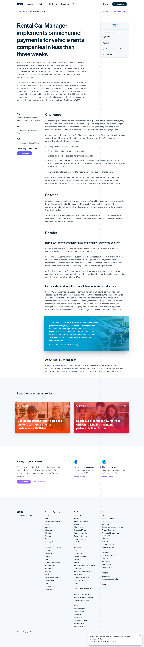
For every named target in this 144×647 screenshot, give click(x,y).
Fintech (76, 559)
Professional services (81, 577)
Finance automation (81, 533)
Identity (48, 551)
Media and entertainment (83, 571)
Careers (105, 559)
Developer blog (79, 626)
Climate (48, 533)
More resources (108, 547)
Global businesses (80, 536)
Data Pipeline (50, 542)
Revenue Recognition (53, 577)
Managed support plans (110, 579)
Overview (104, 11)
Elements (48, 545)
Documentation (79, 608)
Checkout (48, 530)
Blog (103, 521)
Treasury (48, 589)
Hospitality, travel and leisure (84, 565)
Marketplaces (79, 542)
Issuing (47, 557)
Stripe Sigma (50, 580)
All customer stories (119, 11)
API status (77, 614)
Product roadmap (108, 556)
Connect (48, 536)
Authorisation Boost (52, 521)
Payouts (48, 571)
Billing (47, 524)
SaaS (75, 551)
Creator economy (80, 557)
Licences (105, 538)
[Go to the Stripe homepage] (19, 512)
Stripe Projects (79, 623)
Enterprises (78, 515)
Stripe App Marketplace (82, 594)
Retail (76, 583)
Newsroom (106, 562)
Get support (106, 576)
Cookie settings (108, 544)
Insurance (77, 568)
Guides (104, 515)
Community (106, 524)
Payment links (50, 565)
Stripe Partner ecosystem (83, 597)
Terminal (48, 586)
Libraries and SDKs (80, 620)
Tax (46, 583)
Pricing (75, 4)
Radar (47, 574)
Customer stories (108, 518)
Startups (77, 518)
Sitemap (105, 541)
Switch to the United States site (102, 642)
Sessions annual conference (112, 527)
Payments (49, 568)
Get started (23, 482)
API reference (107, 476)
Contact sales (119, 4)
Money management (81, 545)
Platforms (77, 548)
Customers (22, 11)
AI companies (78, 554)
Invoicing (48, 554)
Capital (47, 527)
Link (46, 559)
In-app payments (80, 539)
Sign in (105, 4)
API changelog (79, 617)
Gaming (76, 562)
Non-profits (78, 574)
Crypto (47, 539)
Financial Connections (53, 548)
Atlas (47, 518)
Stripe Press (106, 565)
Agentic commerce (81, 521)
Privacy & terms (108, 530)
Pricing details (79, 476)
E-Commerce (78, 527)
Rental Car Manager (26, 62)
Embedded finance (80, 530)
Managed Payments (52, 562)
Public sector (78, 580)
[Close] (139, 636)
